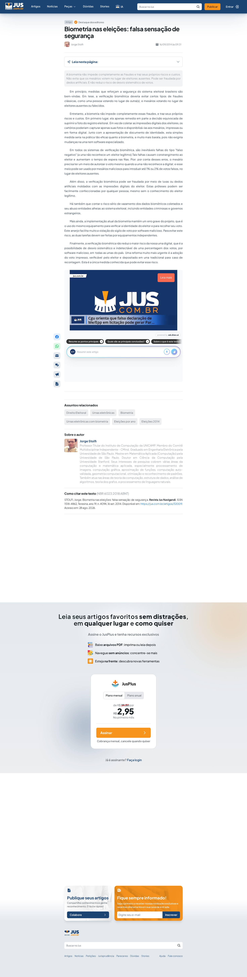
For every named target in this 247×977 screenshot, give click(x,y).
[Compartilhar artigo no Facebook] (57, 336)
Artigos (35, 6)
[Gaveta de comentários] (57, 365)
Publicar (212, 6)
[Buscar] (198, 7)
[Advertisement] (123, 553)
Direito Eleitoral (76, 412)
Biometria (126, 412)
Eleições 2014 (150, 421)
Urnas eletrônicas (103, 412)
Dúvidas (88, 6)
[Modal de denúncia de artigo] (57, 374)
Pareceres (122, 956)
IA (122, 6)
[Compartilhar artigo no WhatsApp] (57, 346)
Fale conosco (175, 956)
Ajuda (162, 956)
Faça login (134, 760)
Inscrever (171, 915)
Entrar (230, 6)
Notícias (52, 6)
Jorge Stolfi (88, 441)
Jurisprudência (106, 956)
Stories (104, 6)
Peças (68, 6)
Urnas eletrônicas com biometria (87, 421)
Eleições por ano (124, 421)
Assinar (106, 733)
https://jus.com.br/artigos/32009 (161, 503)
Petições (91, 956)
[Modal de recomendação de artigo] (57, 355)
